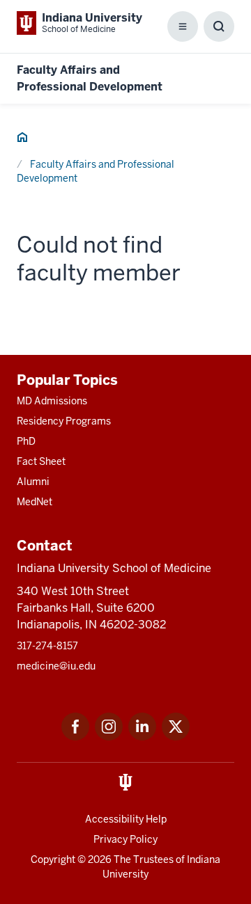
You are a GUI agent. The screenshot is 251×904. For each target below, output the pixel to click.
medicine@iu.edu (56, 666)
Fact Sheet (41, 461)
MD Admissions (52, 401)
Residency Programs (64, 421)
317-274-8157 (47, 646)
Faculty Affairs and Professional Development (95, 171)
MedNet (34, 501)
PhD (26, 441)
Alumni (33, 481)
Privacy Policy (125, 839)
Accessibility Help (126, 819)
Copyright (53, 859)
